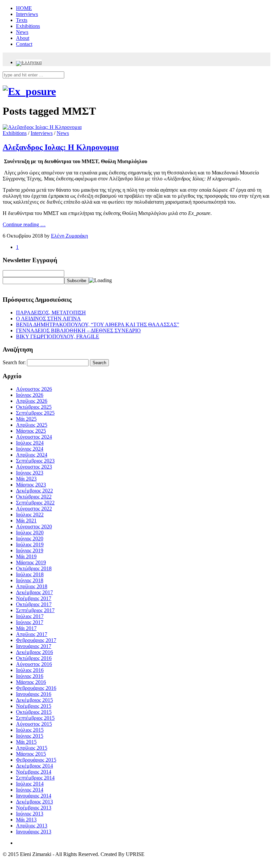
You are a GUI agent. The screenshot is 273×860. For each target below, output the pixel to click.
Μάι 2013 (26, 819)
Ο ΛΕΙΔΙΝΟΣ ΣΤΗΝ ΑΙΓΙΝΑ (48, 318)
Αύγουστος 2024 (34, 437)
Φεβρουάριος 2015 (36, 760)
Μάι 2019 (26, 556)
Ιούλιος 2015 (30, 730)
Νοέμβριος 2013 (33, 807)
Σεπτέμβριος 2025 (35, 413)
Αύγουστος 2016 (34, 664)
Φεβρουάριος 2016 (36, 688)
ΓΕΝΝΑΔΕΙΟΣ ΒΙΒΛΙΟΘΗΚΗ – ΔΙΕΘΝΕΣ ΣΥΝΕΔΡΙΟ (78, 330)
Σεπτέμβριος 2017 (35, 610)
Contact (24, 44)
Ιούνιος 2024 (29, 449)
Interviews (27, 14)
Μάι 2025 (26, 419)
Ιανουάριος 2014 (33, 796)
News (22, 32)
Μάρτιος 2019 (31, 562)
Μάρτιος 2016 (31, 682)
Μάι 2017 (26, 628)
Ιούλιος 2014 (30, 784)
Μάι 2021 (26, 520)
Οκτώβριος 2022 (34, 496)
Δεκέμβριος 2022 (34, 490)
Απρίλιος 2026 (31, 401)
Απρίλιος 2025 (31, 425)
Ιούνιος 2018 (29, 580)
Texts (21, 20)
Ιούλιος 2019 (30, 544)
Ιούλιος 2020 (30, 532)
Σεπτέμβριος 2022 (35, 502)
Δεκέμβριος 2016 (34, 652)
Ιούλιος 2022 (30, 514)
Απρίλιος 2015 (31, 748)
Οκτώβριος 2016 (34, 658)
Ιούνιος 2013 (29, 813)
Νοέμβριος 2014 (33, 772)
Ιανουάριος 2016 (33, 694)
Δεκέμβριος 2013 (34, 802)
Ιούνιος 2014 (29, 790)
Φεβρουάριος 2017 (36, 640)
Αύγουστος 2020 (34, 526)
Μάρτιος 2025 (31, 431)
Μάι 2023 (26, 479)
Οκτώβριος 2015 (34, 712)
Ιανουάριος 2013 (33, 831)
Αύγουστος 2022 (34, 508)
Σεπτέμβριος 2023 (35, 461)
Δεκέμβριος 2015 (34, 700)
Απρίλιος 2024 (31, 455)
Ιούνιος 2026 (29, 395)
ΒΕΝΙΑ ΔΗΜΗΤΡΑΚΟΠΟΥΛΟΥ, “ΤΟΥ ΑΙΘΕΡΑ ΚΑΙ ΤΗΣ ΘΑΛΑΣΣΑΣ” (97, 324)
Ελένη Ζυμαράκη (69, 236)
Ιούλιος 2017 (30, 616)
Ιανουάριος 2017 (33, 646)
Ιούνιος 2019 (29, 550)
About (22, 38)
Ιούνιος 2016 (29, 676)
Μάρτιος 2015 (31, 754)
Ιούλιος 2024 (30, 443)
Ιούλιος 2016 (30, 670)
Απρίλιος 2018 (31, 586)
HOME (24, 8)
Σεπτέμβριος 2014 (35, 778)
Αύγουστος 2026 (34, 389)
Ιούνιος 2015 (29, 736)
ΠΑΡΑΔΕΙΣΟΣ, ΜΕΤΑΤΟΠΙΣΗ (51, 312)
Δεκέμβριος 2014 (34, 766)
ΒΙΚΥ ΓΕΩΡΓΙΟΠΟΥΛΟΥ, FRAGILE (57, 336)
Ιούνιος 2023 (29, 473)
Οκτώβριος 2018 (34, 568)
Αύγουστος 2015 (34, 724)
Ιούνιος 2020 (29, 538)
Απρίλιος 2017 (31, 634)
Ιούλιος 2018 (30, 574)
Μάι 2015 (26, 742)
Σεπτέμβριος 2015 (35, 718)
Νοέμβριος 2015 (33, 706)
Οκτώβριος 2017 (34, 604)
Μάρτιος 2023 (31, 484)
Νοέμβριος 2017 (33, 598)
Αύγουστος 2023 (34, 467)
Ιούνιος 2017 (29, 622)
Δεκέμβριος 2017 (34, 592)
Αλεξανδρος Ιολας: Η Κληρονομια (61, 147)
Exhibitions (28, 26)
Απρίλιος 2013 (31, 825)
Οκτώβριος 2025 (34, 407)
